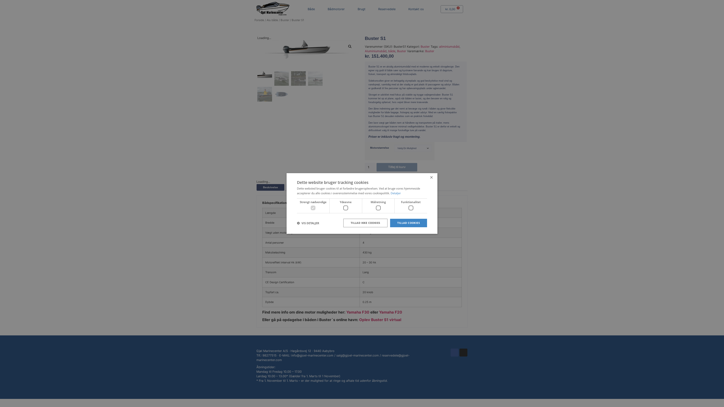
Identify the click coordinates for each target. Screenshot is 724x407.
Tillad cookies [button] (408, 223)
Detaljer (396, 193)
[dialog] (362, 203)
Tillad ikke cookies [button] (365, 223)
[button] (308, 223)
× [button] (431, 177)
